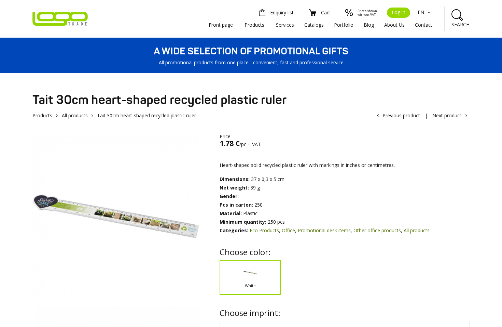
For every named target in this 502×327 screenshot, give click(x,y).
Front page (221, 25)
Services (285, 25)
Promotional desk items (324, 230)
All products (75, 115)
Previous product (401, 115)
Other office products (377, 230)
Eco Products (264, 230)
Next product (446, 115)
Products (254, 25)
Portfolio (343, 25)
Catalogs (314, 25)
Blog (369, 25)
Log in (398, 12)
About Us (394, 25)
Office (288, 230)
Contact (423, 25)
